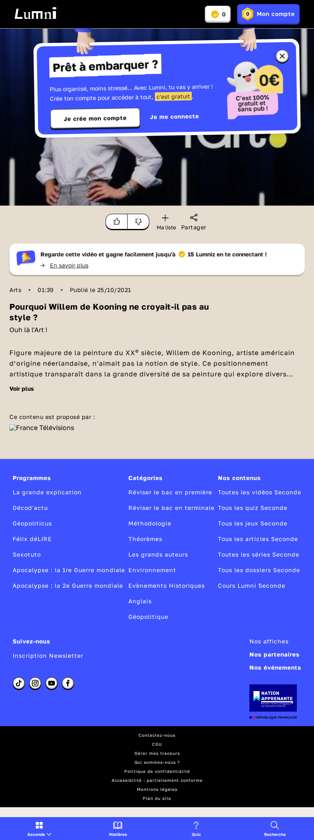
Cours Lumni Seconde (251, 585)
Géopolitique (148, 616)
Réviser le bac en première (170, 492)
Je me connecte (174, 116)
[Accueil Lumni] (35, 13)
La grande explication (47, 492)
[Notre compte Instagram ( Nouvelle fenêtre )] (35, 683)
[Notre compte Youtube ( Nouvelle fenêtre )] (51, 683)
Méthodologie (149, 523)
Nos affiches (269, 641)
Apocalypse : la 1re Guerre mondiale (69, 569)
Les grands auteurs (158, 554)
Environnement (152, 569)
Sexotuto (27, 554)
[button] (39, 828)
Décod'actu (30, 507)
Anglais (140, 601)
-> (64, 265)
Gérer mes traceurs (157, 753)
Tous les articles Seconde (258, 538)
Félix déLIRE (32, 538)
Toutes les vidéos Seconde (259, 492)
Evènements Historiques (166, 585)
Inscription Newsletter (48, 655)
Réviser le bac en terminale (171, 507)
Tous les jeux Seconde (252, 523)
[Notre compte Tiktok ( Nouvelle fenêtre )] (19, 683)
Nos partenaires (274, 654)
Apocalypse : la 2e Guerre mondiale (68, 585)
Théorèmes (145, 538)
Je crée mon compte (95, 118)
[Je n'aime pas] (138, 221)
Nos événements (275, 667)
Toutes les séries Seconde (258, 554)
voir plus (21, 388)
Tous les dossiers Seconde (259, 569)
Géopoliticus (32, 523)
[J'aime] (116, 221)
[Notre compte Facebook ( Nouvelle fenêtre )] (68, 683)
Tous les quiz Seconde (252, 507)
